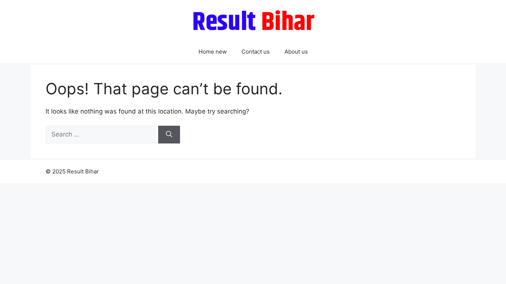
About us (296, 51)
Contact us (256, 51)
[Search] (169, 134)
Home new (213, 51)
